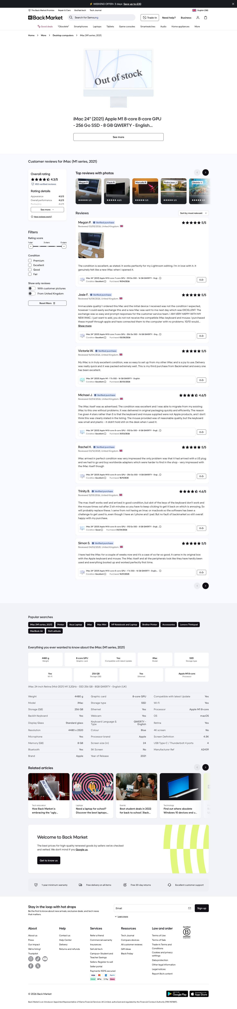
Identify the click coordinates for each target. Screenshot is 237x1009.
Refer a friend (97, 935)
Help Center (65, 939)
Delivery (63, 944)
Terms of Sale (159, 939)
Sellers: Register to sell (101, 961)
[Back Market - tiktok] (37, 958)
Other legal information (164, 964)
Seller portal (96, 966)
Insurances (95, 944)
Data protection (160, 960)
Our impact (34, 944)
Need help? (169, 17)
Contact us (64, 935)
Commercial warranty (101, 939)
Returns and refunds (69, 949)
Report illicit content (162, 973)
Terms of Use (159, 935)
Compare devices (130, 939)
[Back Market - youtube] (45, 958)
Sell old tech (96, 949)
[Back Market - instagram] (30, 958)
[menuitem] (81, 26)
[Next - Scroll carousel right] (205, 172)
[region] (142, 191)
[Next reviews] (205, 586)
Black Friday (127, 953)
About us (32, 935)
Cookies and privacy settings (162, 954)
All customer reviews (131, 944)
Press (31, 939)
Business (186, 17)
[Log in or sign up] (198, 17)
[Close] (233, 4)
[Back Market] (45, 18)
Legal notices (159, 969)
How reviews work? (43, 216)
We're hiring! (34, 949)
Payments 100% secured (102, 970)
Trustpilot (33, 953)
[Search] (71, 17)
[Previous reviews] (197, 586)
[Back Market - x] (37, 966)
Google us (82, 849)
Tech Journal (127, 935)
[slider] (31, 246)
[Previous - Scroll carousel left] (197, 172)
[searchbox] (104, 17)
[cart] (205, 17)
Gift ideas (126, 949)
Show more (85, 325)
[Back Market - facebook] (30, 966)
